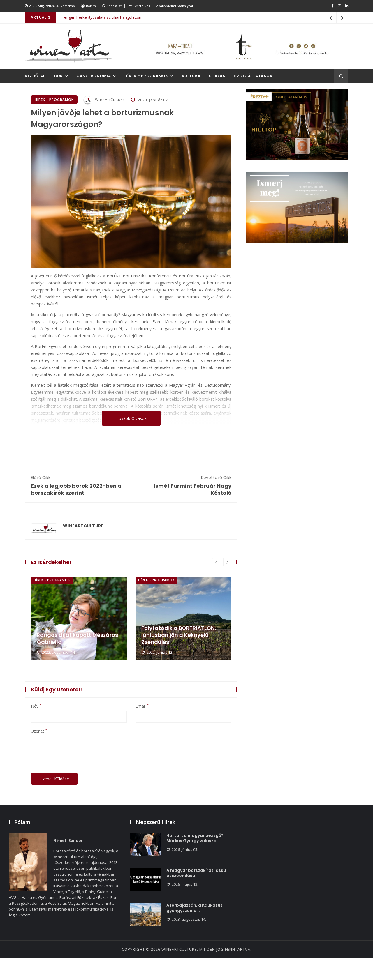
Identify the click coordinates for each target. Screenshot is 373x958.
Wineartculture (179, 949)
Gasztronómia (93, 76)
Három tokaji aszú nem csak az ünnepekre (183, 639)
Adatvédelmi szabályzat (174, 5)
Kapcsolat (114, 5)
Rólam (91, 5)
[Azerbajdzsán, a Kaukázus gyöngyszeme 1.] (145, 914)
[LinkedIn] (346, 5)
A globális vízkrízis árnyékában (89, 17)
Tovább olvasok (131, 418)
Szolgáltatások (253, 76)
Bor (58, 76)
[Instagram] (339, 5)
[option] (79, 618)
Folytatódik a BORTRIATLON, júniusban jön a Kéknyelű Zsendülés (74, 635)
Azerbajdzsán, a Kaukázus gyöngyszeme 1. (194, 908)
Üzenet (39, 731)
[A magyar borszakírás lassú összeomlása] (145, 879)
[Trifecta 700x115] (242, 46)
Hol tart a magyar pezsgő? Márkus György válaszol (195, 838)
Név (36, 706)
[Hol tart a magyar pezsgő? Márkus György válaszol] (145, 844)
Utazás (217, 76)
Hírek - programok (146, 76)
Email (142, 706)
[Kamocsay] (297, 124)
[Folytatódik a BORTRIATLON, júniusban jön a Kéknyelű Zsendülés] (79, 618)
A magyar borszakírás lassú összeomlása (196, 873)
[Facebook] (333, 5)
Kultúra (191, 76)
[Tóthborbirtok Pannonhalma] (297, 207)
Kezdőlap (35, 76)
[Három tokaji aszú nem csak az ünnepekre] (183, 618)
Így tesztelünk (139, 5)
